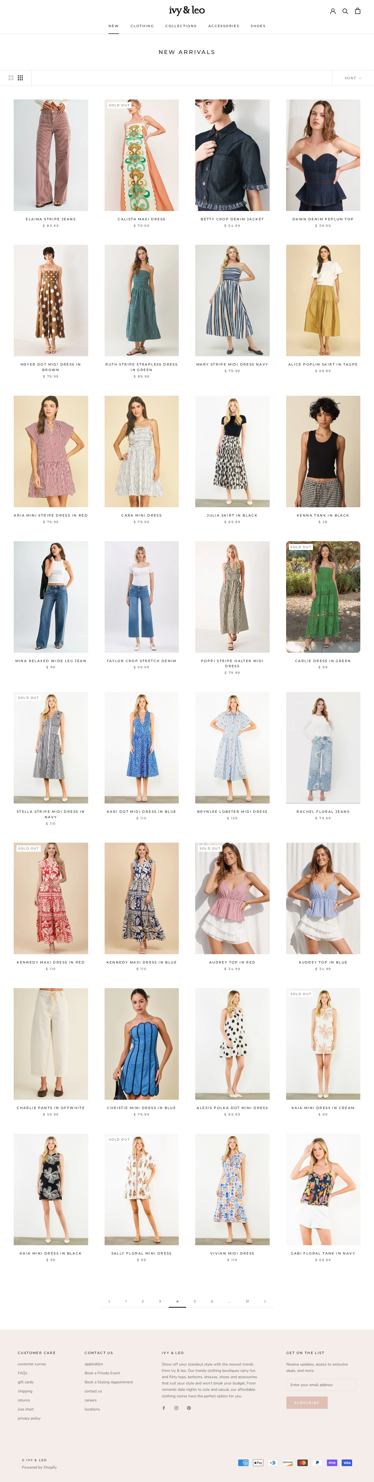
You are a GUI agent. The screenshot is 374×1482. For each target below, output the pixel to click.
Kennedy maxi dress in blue (142, 962)
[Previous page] (109, 1301)
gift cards (26, 1382)
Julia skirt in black (232, 515)
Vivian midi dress (232, 1253)
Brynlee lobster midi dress (232, 812)
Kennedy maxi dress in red (51, 962)
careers (91, 1400)
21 (247, 1301)
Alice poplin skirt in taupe (323, 364)
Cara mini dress (141, 515)
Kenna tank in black (323, 515)
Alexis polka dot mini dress (232, 1108)
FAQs (22, 1373)
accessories (223, 26)
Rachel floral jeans (323, 812)
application (94, 1364)
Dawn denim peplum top (323, 219)
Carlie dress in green (323, 661)
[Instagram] (176, 1408)
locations (92, 1409)
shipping (25, 1391)
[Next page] (265, 1301)
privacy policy (29, 1418)
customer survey (32, 1364)
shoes (258, 26)
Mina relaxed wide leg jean (51, 661)
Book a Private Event (102, 1373)
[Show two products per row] (10, 77)
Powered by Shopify (39, 1467)
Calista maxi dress (141, 219)
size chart (26, 1409)
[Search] (345, 11)
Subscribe (307, 1403)
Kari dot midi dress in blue (142, 812)
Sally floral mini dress (141, 1253)
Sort (351, 78)
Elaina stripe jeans (51, 219)
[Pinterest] (189, 1408)
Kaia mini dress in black (51, 1253)
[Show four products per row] (20, 77)
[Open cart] (357, 11)
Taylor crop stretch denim (142, 661)
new (113, 26)
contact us (93, 1391)
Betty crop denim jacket (232, 219)
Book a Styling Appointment (109, 1382)
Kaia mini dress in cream (323, 1108)
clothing (142, 26)
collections (181, 26)
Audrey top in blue (323, 962)
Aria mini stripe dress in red (51, 515)
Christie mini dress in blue (141, 1108)
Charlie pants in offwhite (51, 1108)
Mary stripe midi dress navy (232, 364)
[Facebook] (164, 1408)
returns (24, 1400)
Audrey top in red (232, 962)
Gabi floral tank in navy (323, 1253)
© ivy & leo (34, 1460)
